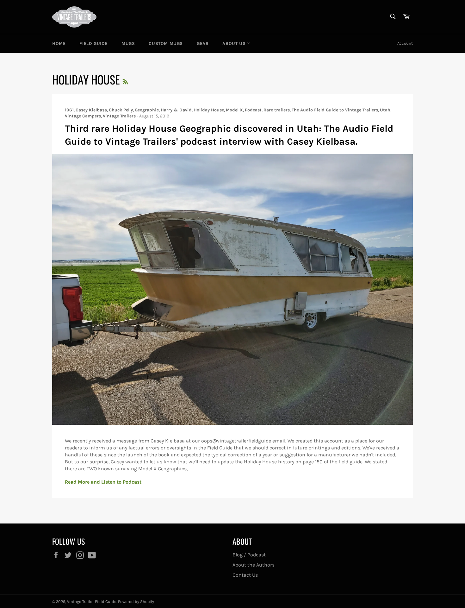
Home (58, 43)
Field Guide (93, 43)
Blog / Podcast (249, 555)
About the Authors (253, 565)
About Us (234, 43)
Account (405, 43)
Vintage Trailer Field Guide (91, 601)
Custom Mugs (166, 43)
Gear (202, 43)
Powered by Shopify (136, 601)
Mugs (128, 43)
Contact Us (245, 575)
